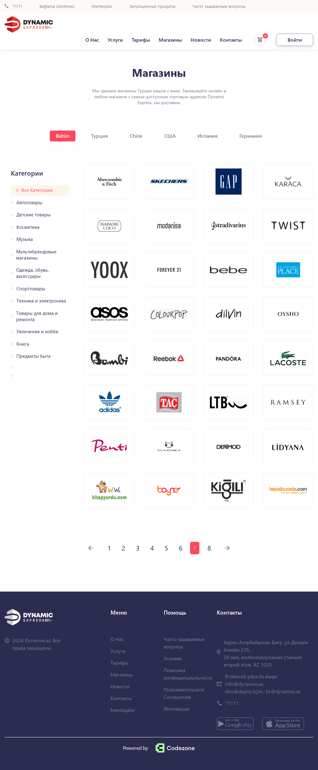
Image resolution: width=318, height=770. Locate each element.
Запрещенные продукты (152, 6)
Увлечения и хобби (37, 331)
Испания (208, 135)
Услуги (115, 40)
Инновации (176, 708)
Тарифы (141, 40)
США (170, 135)
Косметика (27, 227)
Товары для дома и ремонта (37, 316)
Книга (22, 344)
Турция (99, 135)
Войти (295, 39)
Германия (250, 135)
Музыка (24, 239)
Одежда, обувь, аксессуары (32, 273)
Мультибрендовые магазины (36, 255)
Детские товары (33, 215)
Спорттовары (30, 289)
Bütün (62, 135)
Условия (173, 658)
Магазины (170, 40)
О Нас (92, 40)
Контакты (231, 40)
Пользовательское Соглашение (184, 693)
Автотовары (29, 202)
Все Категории (37, 190)
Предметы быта (33, 356)
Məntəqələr (102, 6)
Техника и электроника (41, 301)
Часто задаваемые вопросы (219, 6)
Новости (201, 40)
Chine (136, 135)
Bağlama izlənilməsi (57, 6)
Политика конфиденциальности (188, 674)
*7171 (16, 6)
